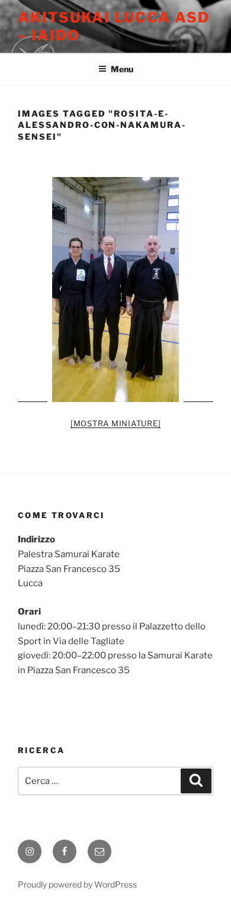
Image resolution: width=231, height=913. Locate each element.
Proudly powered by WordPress (77, 884)
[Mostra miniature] (115, 423)
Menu (122, 69)
